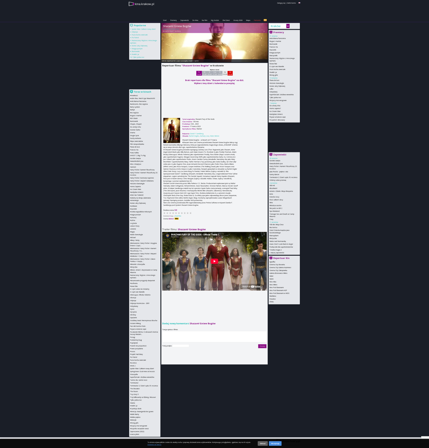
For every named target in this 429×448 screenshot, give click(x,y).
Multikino (272, 296)
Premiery (173, 20)
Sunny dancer (274, 174)
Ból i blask (134, 118)
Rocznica (133, 363)
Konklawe (133, 206)
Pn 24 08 (199, 73)
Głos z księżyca (135, 164)
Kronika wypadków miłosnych (141, 212)
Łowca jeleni (134, 434)
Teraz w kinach (142, 91)
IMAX (271, 276)
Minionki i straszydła (137, 264)
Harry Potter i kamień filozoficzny (142, 170)
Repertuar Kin (281, 258)
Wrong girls (273, 75)
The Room (134, 391)
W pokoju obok (135, 409)
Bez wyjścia (134, 113)
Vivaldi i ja (273, 72)
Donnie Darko (135, 130)
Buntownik (273, 44)
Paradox (272, 299)
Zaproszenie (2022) (137, 431)
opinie (196, 61)
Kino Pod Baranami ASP (278, 290)
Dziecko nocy (274, 197)
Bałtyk (132, 110)
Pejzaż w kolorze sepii (277, 117)
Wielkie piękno (135, 417)
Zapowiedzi (184, 20)
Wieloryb (133, 420)
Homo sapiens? (275, 108)
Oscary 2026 (237, 20)
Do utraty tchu (274, 106)
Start (165, 20)
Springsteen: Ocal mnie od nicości (142, 371)
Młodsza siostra (275, 205)
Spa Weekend (274, 211)
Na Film (204, 20)
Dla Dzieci (226, 20)
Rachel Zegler (194, 136)
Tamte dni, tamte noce (138, 380)
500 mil (272, 185)
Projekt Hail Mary (136, 354)
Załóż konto (291, 3)
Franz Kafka (134, 153)
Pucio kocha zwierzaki (277, 69)
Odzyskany (273, 92)
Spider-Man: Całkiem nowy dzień (144, 29)
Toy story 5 (134, 394)
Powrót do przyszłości (138, 346)
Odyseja (135, 32)
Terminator (134, 383)
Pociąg (132, 337)
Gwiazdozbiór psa (276, 163)
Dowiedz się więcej (154, 445)
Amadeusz (134, 95)
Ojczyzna (133, 312)
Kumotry (133, 217)
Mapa (248, 20)
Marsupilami (273, 235)
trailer (191, 61)
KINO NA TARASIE (136, 195)
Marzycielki (273, 55)
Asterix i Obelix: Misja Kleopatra (281, 191)
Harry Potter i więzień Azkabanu (142, 181)
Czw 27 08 (215, 73)
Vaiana (132, 403)
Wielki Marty (134, 414)
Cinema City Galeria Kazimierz (280, 267)
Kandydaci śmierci (276, 114)
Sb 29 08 (225, 73)
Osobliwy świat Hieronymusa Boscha (143, 320)
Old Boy (133, 315)
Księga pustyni (274, 53)
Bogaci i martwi (275, 41)
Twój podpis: (167, 346)
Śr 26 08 (210, 73)
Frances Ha (273, 47)
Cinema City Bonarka (277, 264)
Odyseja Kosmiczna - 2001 (139, 303)
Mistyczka (273, 238)
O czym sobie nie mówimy (139, 289)
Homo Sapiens (135, 186)
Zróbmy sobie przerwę (277, 180)
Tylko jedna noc (275, 97)
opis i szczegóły (182, 61)
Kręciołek (272, 50)
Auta (271, 194)
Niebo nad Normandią (277, 241)
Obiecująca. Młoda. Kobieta (140, 295)
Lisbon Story (134, 226)
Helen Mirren (214, 136)
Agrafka (272, 262)
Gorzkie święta (274, 161)
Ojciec (132, 309)
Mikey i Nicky (134, 240)
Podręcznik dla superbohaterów (281, 247)
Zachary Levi (204, 136)
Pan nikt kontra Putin (137, 326)
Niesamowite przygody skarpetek (142, 280)
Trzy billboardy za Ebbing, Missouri (143, 397)
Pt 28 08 (220, 73)
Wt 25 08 (204, 73)
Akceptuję (275, 443)
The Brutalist (135, 389)
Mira (271, 202)
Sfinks (271, 302)
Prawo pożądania (136, 348)
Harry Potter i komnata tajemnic (142, 178)
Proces (132, 351)
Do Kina (195, 20)
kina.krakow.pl (144, 4)
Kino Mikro (273, 285)
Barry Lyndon (135, 107)
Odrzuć (263, 443)
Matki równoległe (136, 234)
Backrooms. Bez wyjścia (139, 104)
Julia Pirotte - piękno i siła (278, 172)
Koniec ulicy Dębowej (277, 86)
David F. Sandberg (175, 31)
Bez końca (273, 227)
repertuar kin (171, 61)
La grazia (133, 223)
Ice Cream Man (275, 111)
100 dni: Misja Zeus (276, 224)
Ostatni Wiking (135, 323)
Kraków (276, 26)
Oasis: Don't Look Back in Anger (281, 244)
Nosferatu (134, 283)
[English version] (299, 2)
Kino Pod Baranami (276, 287)
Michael (133, 237)
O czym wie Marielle (276, 66)
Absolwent (273, 188)
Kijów (271, 279)
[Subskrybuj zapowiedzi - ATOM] (265, 20)
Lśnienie (133, 229)
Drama (132, 133)
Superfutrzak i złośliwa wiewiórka (281, 94)
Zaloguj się (281, 3)
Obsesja (133, 298)
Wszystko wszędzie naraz (139, 428)
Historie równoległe (276, 83)
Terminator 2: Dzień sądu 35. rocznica (283, 177)
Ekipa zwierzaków (136, 141)
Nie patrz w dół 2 (275, 208)
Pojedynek (134, 343)
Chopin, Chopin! (136, 124)
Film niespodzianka (137, 144)
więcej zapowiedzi (277, 253)
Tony (271, 219)
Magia (132, 232)
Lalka (271, 89)
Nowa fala (273, 64)
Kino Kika (272, 282)
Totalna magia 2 (275, 250)
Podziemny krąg (136, 340)
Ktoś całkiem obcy (276, 200)
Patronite (257, 20)
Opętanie (133, 317)
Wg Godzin (215, 20)
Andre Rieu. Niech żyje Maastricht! (142, 98)
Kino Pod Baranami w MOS (279, 293)
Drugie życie (134, 135)
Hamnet (133, 167)
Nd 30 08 (230, 73)
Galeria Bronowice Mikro (278, 273)
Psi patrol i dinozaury (277, 120)
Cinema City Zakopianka (278, 270)
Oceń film (178, 216)
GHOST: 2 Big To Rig (138, 155)
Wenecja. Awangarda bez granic (142, 411)
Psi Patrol (135, 37)
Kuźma (132, 220)
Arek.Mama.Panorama (277, 38)
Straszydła (134, 374)
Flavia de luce (274, 80)
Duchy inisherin (135, 138)
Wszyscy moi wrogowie (278, 100)
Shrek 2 (132, 366)
